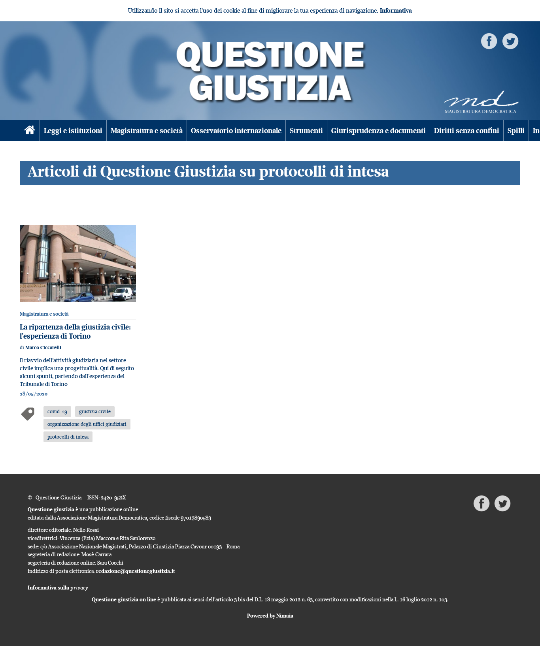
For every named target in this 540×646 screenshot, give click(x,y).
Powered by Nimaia (270, 615)
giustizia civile (95, 411)
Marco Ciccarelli (43, 347)
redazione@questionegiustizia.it (135, 570)
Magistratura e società (147, 130)
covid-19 (57, 411)
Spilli (516, 130)
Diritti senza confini (466, 130)
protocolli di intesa (68, 436)
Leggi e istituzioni (73, 130)
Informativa (396, 10)
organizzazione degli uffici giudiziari (87, 424)
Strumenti (306, 130)
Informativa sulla (58, 587)
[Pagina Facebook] (489, 40)
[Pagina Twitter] (510, 40)
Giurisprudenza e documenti (378, 130)
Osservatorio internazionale (236, 130)
